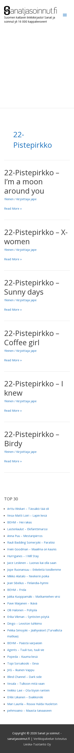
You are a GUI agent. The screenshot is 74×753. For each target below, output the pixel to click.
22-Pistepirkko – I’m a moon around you (31, 181)
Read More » (13, 208)
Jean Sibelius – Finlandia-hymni (27, 583)
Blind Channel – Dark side (24, 677)
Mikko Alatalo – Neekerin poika (28, 576)
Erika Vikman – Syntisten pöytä (28, 617)
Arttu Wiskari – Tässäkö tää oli (28, 509)
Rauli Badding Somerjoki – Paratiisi (31, 542)
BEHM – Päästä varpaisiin (24, 643)
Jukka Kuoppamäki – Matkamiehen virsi (33, 596)
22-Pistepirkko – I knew (33, 388)
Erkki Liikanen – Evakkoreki (25, 697)
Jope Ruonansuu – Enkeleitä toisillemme (34, 569)
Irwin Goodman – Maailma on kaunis (32, 549)
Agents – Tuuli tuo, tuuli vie (25, 650)
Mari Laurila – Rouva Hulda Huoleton (32, 704)
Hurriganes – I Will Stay (23, 556)
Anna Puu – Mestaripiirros (25, 536)
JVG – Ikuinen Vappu (20, 670)
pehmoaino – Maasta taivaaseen (29, 710)
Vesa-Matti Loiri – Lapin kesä (27, 515)
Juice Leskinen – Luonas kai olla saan (31, 563)
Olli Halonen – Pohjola (22, 610)
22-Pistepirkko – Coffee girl (31, 337)
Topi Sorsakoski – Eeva (23, 663)
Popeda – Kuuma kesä (22, 656)
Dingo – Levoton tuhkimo (24, 623)
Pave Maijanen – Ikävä (22, 603)
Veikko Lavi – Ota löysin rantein (28, 690)
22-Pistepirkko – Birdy (31, 439)
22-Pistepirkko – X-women (36, 236)
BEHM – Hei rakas (19, 522)
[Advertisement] (37, 66)
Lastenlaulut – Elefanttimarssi (27, 529)
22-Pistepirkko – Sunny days (31, 287)
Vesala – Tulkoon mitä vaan (26, 683)
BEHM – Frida (16, 590)
